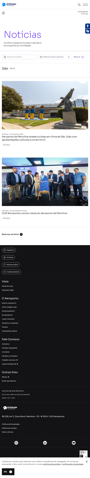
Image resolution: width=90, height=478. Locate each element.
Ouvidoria (5, 352)
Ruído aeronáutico (9, 381)
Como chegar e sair (9, 307)
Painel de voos (7, 286)
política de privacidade (72, 464)
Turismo (5, 327)
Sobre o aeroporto (9, 303)
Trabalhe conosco (9, 360)
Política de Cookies (9, 428)
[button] (79, 4)
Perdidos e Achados (10, 356)
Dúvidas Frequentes (9, 348)
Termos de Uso (7, 432)
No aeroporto (7, 315)
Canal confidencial (9, 364)
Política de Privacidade (10, 424)
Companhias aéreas (9, 331)
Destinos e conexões (10, 323)
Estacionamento (8, 311)
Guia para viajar (8, 290)
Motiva (4, 377)
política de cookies (51, 464)
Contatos (5, 344)
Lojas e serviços (8, 319)
